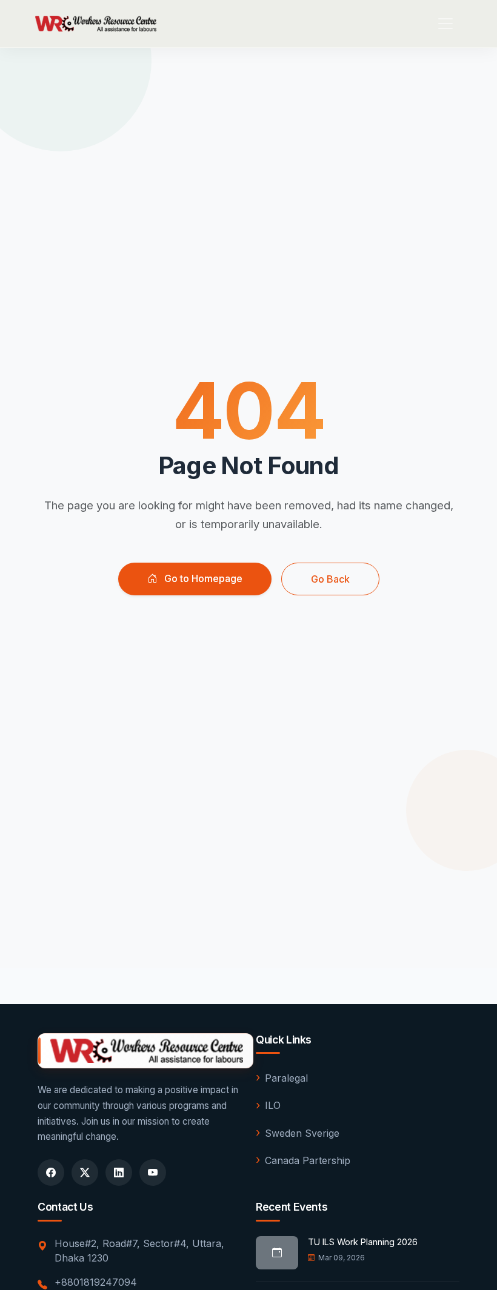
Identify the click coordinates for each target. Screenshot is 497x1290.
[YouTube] (152, 1172)
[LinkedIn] (118, 1172)
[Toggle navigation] (445, 24)
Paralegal (286, 1078)
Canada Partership (307, 1160)
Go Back (330, 579)
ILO (273, 1105)
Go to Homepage (202, 578)
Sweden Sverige (302, 1133)
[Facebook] (51, 1172)
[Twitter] (85, 1172)
